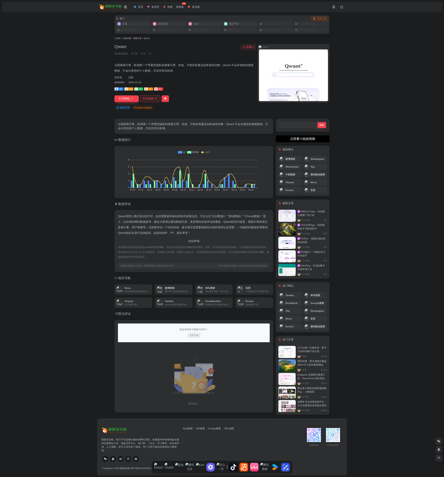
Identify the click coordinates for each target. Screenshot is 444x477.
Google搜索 (214, 428)
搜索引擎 (137, 38)
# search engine (143, 107)
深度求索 (127, 38)
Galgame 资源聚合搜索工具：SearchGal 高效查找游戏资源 (312, 378)
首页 (119, 38)
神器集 (180, 5)
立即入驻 (322, 18)
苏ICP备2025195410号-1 (142, 468)
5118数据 (218, 216)
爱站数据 (234, 216)
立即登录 (194, 335)
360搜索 (200, 428)
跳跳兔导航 (125, 468)
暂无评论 (124, 314)
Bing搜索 (188, 428)
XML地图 (229, 428)
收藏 (250, 46)
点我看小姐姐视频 (302, 138)
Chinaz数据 (252, 216)
